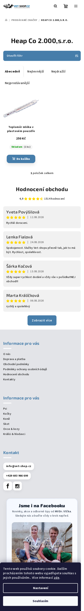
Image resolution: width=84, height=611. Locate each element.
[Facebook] (7, 485)
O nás (6, 354)
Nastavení (40, 588)
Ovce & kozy (11, 429)
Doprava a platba (14, 359)
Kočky (7, 414)
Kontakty (9, 379)
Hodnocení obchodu (42, 189)
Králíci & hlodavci (14, 434)
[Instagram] (17, 485)
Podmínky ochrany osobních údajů (25, 369)
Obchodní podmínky (16, 364)
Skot (6, 424)
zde (56, 577)
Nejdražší (58, 71)
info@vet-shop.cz (18, 466)
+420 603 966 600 (17, 476)
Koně (6, 419)
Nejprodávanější (17, 83)
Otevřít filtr (14, 56)
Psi (5, 409)
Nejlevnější (35, 71)
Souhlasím (40, 601)
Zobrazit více (42, 320)
